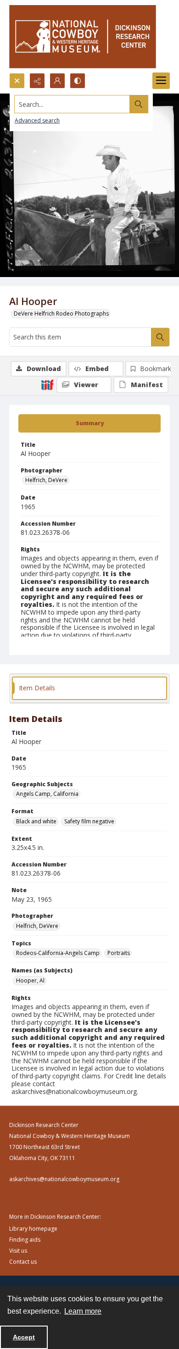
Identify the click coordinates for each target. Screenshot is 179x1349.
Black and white (36, 821)
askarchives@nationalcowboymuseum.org (64, 1179)
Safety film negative (89, 821)
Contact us (23, 1262)
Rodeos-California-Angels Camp (58, 953)
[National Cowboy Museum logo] (82, 36)
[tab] (89, 423)
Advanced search (37, 120)
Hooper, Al (30, 980)
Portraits (118, 953)
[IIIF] (47, 384)
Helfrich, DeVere (46, 480)
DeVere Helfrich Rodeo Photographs (61, 313)
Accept (24, 1337)
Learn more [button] (82, 1311)
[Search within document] (160, 337)
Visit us (18, 1251)
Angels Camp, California (47, 794)
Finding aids (24, 1240)
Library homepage (33, 1228)
